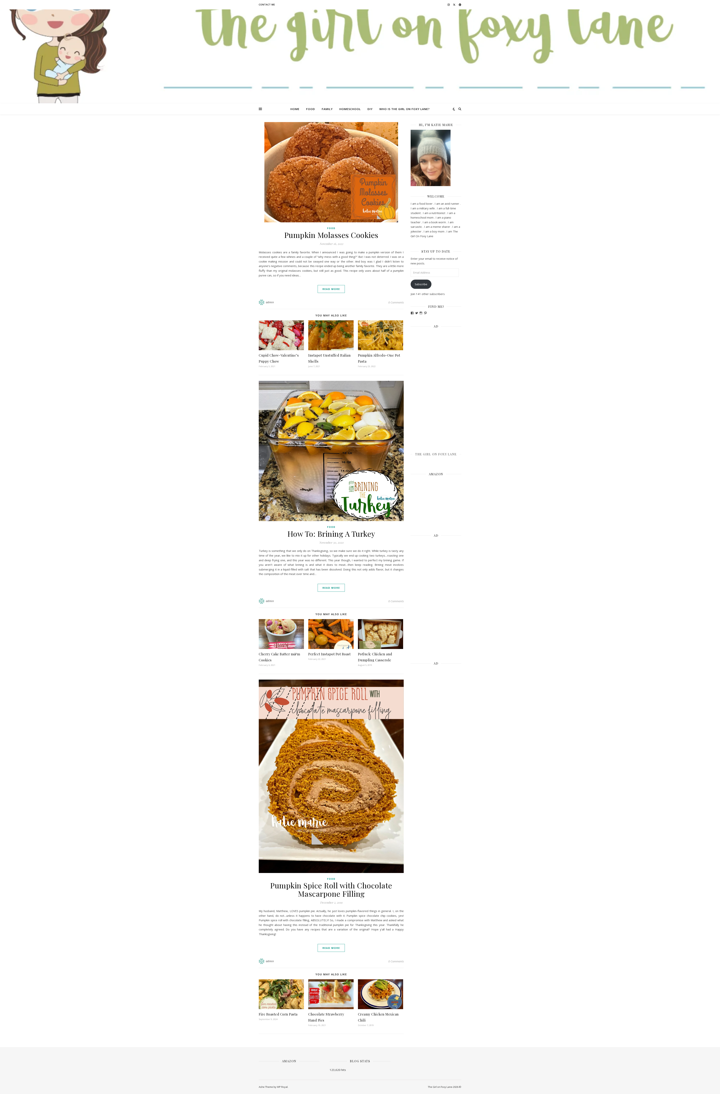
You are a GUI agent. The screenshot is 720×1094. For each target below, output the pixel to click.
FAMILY (327, 109)
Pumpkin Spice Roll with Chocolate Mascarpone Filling (331, 889)
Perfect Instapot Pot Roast (329, 654)
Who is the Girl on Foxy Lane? (404, 109)
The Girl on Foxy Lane (436, 454)
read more (331, 289)
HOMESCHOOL (350, 109)
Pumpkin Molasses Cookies (331, 235)
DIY (370, 109)
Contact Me (267, 4)
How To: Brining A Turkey (331, 534)
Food (331, 228)
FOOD (310, 109)
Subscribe (421, 284)
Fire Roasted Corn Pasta (278, 1014)
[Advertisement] (436, 387)
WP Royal (282, 1087)
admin (270, 302)
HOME (294, 109)
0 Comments (396, 302)
